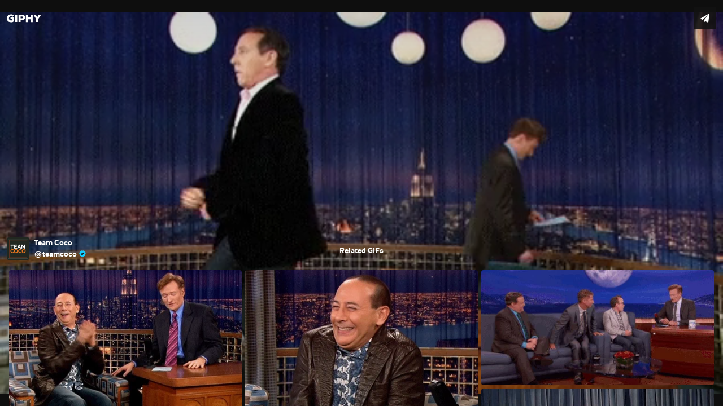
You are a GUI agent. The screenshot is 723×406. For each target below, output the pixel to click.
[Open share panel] (705, 18)
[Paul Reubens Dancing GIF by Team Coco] (361, 203)
